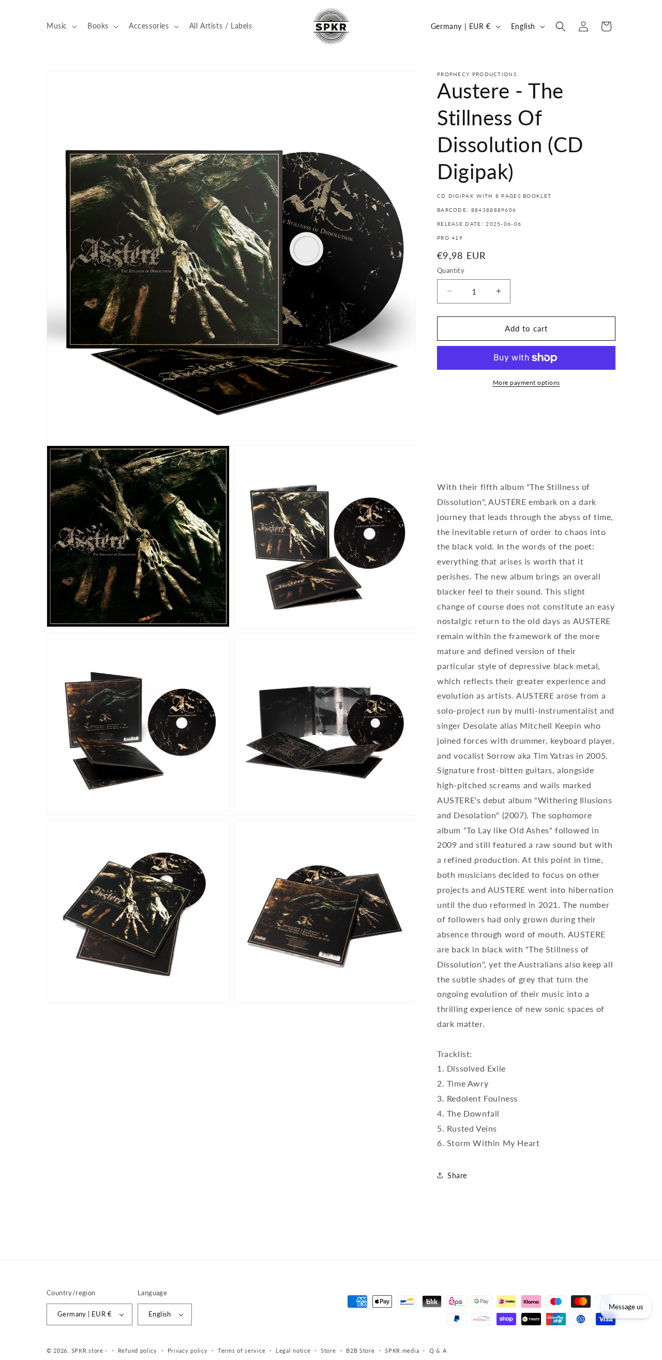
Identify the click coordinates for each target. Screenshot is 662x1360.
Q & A (438, 1350)
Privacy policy (188, 1350)
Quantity (450, 270)
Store (328, 1350)
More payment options (526, 382)
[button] (60, 26)
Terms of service (241, 1350)
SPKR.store (87, 1350)
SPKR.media (402, 1350)
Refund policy (137, 1350)
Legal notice (293, 1350)
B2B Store (360, 1350)
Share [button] (457, 1175)
